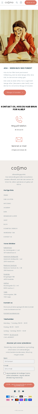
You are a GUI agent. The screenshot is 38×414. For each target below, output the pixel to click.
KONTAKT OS (8, 237)
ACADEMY (7, 208)
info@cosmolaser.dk (19, 150)
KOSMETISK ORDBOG (11, 228)
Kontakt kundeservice (11, 313)
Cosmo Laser (20, 410)
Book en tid (31, 3)
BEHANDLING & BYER (10, 216)
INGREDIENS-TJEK (9, 233)
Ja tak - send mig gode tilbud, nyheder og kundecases (19, 385)
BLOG (5, 224)
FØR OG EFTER (8, 199)
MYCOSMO (7, 203)
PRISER (6, 195)
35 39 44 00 (19, 130)
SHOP (5, 220)
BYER (5, 212)
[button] (2, 3)
